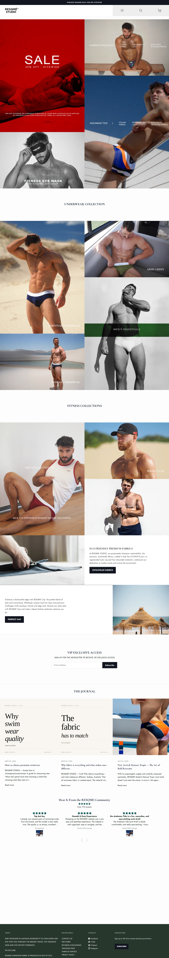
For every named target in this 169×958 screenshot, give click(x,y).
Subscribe (109, 665)
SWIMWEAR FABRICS (102, 570)
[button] (82, 840)
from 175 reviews (84, 806)
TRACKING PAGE (68, 948)
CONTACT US (67, 938)
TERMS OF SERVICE (69, 951)
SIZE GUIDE (66, 942)
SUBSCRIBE (121, 946)
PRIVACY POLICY (68, 955)
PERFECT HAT (14, 619)
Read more (9, 785)
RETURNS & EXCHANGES (71, 945)
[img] (84, 803)
